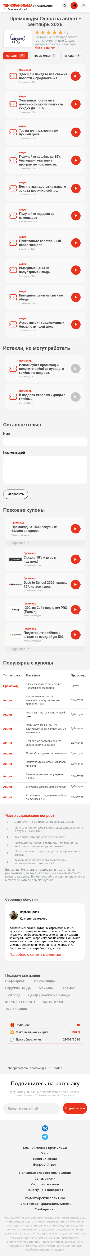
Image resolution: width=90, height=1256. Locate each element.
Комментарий (14, 453)
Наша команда (45, 1159)
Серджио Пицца (18, 988)
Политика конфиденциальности (45, 1204)
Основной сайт (18, 9)
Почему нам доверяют (45, 1190)
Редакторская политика (45, 1198)
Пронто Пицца (43, 981)
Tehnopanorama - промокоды (26, 1068)
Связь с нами (45, 1178)
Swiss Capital (53, 1002)
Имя (6, 434)
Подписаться (75, 1108)
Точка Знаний (16, 1009)
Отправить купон (45, 1184)
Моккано (46, 988)
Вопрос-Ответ (45, 1164)
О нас (45, 1153)
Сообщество (45, 1209)
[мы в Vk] (45, 1131)
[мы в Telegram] (45, 1139)
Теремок (68, 988)
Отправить (16, 494)
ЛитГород (12, 995)
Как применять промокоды (45, 1148)
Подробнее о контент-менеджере (35, 955)
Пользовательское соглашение (45, 1173)
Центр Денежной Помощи (49, 995)
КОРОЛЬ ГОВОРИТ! (20, 1002)
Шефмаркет (14, 981)
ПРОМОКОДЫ (28, 6)
